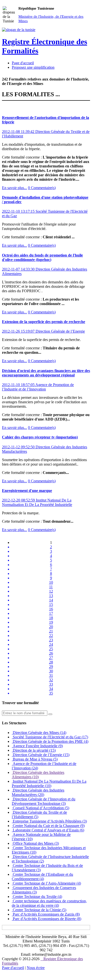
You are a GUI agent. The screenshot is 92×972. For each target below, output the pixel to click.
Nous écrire (36, 968)
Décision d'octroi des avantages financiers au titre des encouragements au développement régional (46, 373)
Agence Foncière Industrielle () (37, 746)
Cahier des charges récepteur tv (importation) (40, 437)
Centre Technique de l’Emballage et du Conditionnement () (42, 876)
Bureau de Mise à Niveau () (35, 759)
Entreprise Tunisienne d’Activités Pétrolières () (49, 821)
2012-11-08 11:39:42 (18, 132)
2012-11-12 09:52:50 (19, 447)
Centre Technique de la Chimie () (39, 910)
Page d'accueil (23, 63)
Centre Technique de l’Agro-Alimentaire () (46, 883)
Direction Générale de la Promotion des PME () (50, 741)
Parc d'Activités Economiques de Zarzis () (46, 914)
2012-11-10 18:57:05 (18, 385)
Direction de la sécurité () (34, 750)
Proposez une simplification (33, 67)
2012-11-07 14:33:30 (19, 269)
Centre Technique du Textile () (37, 896)
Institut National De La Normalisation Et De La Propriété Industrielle (37, 502)
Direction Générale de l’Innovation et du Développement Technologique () (43, 801)
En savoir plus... (14, 188)
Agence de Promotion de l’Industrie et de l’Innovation (38, 387)
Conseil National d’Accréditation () (40, 808)
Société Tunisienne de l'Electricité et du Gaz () (50, 737)
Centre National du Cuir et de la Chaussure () (48, 826)
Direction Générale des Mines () (39, 732)
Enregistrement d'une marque (27, 490)
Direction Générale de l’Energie (60, 331)
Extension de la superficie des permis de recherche (43, 322)
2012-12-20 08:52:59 (19, 500)
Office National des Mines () (35, 843)
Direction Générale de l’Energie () (40, 755)
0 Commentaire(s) (42, 188)
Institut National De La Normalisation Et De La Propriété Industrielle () (49, 783)
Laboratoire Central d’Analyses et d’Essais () (48, 830)
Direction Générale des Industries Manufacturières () (38, 792)
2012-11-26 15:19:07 (19, 331)
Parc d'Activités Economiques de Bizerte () (46, 919)
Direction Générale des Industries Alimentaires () (38, 774)
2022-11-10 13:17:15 (19, 211)
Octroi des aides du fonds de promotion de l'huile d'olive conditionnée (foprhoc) (42, 257)
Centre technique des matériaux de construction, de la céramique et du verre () (49, 903)
